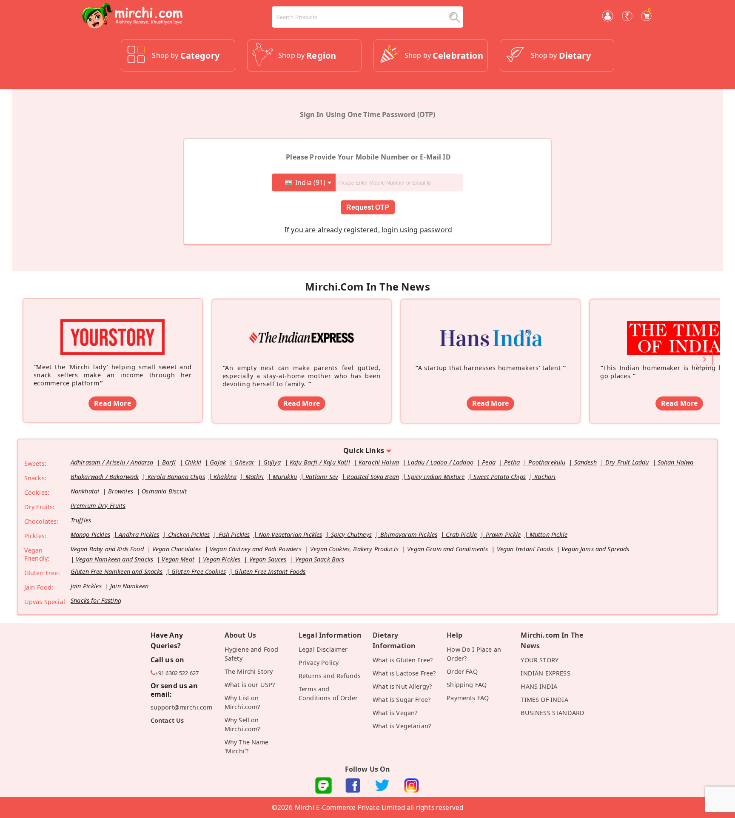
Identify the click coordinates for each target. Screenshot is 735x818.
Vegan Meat (178, 559)
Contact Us (167, 720)
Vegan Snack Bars (320, 559)
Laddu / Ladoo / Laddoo (440, 462)
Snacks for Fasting (96, 600)
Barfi (169, 462)
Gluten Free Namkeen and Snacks (117, 571)
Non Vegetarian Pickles (290, 534)
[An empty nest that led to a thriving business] (302, 326)
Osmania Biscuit (164, 491)
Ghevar (244, 462)
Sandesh (585, 462)
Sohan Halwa (676, 462)
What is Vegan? (395, 713)
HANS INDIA (539, 686)
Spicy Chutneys (351, 534)
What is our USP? (250, 685)
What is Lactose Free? (404, 673)
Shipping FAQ (467, 685)
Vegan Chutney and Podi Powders (256, 549)
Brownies (120, 491)
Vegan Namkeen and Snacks (114, 559)
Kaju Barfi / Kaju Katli (320, 462)
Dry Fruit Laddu (627, 462)
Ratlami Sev (321, 477)
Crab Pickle (461, 534)
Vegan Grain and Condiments (447, 549)
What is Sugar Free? (401, 699)
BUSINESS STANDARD (552, 713)
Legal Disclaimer (323, 649)
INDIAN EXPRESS (545, 673)
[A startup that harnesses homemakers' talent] (490, 326)
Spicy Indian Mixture (435, 477)
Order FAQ (462, 671)
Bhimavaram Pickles (408, 534)
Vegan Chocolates (176, 549)
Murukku (285, 477)
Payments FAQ (468, 698)
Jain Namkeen (129, 586)
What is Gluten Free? (403, 660)
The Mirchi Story (249, 671)
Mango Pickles (90, 534)
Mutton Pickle (548, 534)
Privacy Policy (319, 662)
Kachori (545, 477)
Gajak (218, 462)
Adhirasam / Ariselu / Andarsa (112, 462)
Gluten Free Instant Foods (269, 571)
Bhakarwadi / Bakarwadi (105, 477)
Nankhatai (85, 491)
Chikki (193, 462)
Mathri (254, 477)
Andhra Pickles (139, 534)
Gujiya (272, 462)
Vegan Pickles (221, 559)
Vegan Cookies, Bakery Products (354, 549)
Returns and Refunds (330, 676)
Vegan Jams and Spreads (595, 549)
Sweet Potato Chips (499, 477)
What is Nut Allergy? (402, 686)
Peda (489, 462)
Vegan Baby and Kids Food (107, 549)
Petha (512, 462)
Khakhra (225, 477)
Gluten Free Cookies (198, 571)
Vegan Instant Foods (525, 549)
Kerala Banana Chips (176, 477)
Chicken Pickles (189, 534)
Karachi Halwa (379, 462)
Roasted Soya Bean (373, 477)
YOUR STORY (539, 660)
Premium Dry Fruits (98, 506)
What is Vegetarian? (402, 726)
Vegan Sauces (268, 559)
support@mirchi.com (182, 707)
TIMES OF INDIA (544, 699)
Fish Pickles (234, 534)
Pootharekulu (546, 462)
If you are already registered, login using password (368, 229)
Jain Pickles (86, 586)
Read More (112, 403)
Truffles (81, 520)
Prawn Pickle (503, 534)
